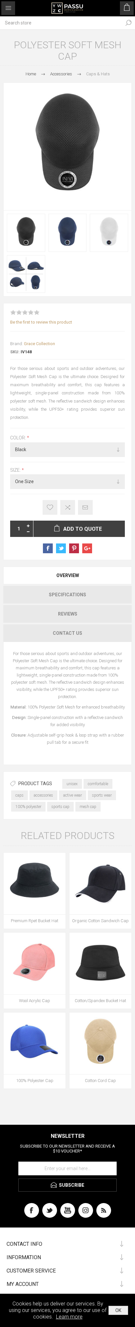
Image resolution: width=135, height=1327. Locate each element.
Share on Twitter (61, 548)
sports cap (60, 806)
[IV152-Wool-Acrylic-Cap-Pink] (35, 963)
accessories (43, 795)
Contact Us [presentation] (67, 633)
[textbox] (61, 22)
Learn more (69, 1317)
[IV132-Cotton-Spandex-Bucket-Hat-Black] (100, 963)
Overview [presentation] (67, 575)
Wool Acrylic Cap (34, 1000)
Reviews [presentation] (67, 614)
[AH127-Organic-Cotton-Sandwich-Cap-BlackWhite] (100, 883)
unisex (72, 784)
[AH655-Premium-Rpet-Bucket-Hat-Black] (35, 883)
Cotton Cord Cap (100, 1080)
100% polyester (28, 806)
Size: (16, 470)
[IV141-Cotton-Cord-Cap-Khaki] (100, 1043)
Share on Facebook (48, 548)
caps (19, 795)
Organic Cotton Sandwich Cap (100, 920)
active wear (72, 795)
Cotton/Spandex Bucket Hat (100, 1000)
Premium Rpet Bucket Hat (34, 920)
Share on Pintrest (74, 548)
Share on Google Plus (87, 548)
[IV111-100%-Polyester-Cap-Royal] (35, 1043)
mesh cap (88, 806)
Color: (18, 438)
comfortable (98, 784)
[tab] (67, 575)
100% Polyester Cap (34, 1080)
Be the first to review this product (41, 322)
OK (118, 1310)
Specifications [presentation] (67, 594)
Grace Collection (39, 343)
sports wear (102, 795)
